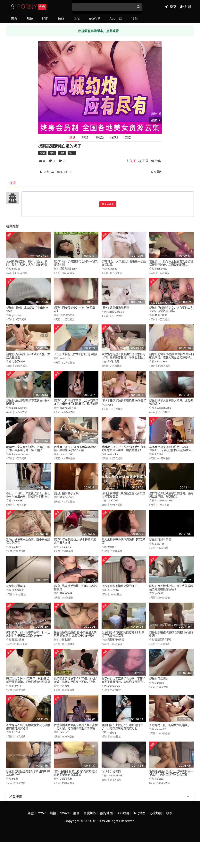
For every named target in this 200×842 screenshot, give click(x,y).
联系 (169, 813)
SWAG (64, 813)
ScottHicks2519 (163, 500)
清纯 (52, 152)
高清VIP (94, 18)
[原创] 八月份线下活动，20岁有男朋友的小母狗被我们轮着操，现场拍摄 (76, 402)
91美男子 (17, 685)
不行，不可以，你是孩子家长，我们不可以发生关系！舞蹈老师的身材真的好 (28, 496)
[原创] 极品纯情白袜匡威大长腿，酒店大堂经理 (28, 355)
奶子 (71, 152)
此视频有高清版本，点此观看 (98, 31)
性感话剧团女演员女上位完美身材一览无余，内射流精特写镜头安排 (171, 773)
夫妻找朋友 (18, 590)
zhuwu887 (18, 500)
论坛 (76, 18)
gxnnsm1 (17, 315)
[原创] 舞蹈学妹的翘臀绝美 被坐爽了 (124, 400)
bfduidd (16, 268)
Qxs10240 (113, 590)
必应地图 (156, 813)
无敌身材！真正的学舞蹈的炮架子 (169, 725)
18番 (134, 18)
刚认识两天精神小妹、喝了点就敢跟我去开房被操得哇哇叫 (171, 587)
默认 (72, 138)
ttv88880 (112, 268)
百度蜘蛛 (90, 813)
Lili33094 (112, 500)
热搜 (53, 813)
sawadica (65, 358)
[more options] (188, 796)
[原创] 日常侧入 (158, 678)
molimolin (112, 454)
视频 (30, 18)
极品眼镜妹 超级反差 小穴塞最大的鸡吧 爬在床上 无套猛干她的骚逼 (75, 634)
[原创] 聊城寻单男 (160, 539)
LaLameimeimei (20, 454)
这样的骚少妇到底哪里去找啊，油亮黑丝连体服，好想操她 (171, 495)
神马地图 (139, 813)
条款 (31, 813)
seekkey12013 (115, 775)
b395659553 (67, 315)
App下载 (116, 18)
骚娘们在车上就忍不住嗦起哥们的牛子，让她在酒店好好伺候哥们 (123, 726)
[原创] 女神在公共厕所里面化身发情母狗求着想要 (123, 495)
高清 (128, 138)
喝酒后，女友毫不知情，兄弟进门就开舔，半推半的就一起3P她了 (28, 448)
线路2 (100, 138)
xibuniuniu (65, 547)
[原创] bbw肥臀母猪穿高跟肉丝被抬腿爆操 (28, 402)
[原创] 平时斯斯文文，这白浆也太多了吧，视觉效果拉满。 (171, 309)
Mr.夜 (15, 778)
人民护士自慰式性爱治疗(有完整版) (75, 354)
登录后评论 (108, 204)
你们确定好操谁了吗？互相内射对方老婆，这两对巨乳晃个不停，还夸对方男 (76, 682)
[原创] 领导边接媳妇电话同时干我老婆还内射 (76, 263)
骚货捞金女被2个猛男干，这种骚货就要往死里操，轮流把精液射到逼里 (28, 680)
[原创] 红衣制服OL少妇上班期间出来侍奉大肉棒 (75, 541)
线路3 (114, 138)
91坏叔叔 (64, 685)
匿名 (46, 172)
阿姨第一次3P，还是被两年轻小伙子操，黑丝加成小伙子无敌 (76, 448)
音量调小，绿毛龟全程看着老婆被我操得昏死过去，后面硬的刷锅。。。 (171, 263)
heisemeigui (114, 685)
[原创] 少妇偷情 (111, 771)
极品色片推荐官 (68, 407)
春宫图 (110, 547)
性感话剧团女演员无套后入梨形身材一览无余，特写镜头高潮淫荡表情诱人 (76, 728)
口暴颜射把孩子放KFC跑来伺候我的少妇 (171, 634)
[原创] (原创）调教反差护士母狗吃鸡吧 (27, 309)
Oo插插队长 (66, 778)
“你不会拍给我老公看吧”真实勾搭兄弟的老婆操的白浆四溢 (75, 773)
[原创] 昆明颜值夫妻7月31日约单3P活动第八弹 (28, 773)
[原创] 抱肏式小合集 (66, 493)
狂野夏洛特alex (115, 311)
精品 (61, 18)
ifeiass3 (64, 732)
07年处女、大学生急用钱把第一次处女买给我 (124, 263)
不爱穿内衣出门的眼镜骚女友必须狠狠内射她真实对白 (28, 726)
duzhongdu (161, 268)
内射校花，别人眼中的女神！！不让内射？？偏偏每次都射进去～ (28, 634)
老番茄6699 (18, 361)
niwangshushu (163, 407)
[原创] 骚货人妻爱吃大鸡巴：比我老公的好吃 (171, 402)
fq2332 (159, 454)
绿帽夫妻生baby (68, 268)
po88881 (16, 547)
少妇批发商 (113, 361)
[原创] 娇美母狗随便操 (115, 307)
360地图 (123, 813)
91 (28, 6)
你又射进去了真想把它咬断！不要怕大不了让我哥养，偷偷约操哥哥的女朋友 (123, 682)
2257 (42, 813)
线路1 (85, 138)
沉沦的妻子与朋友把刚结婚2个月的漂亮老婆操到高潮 (123, 634)
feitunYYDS (161, 361)
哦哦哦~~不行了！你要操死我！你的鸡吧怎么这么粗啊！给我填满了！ (124, 448)
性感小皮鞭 (161, 315)
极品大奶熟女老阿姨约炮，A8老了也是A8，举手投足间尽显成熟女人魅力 (170, 450)
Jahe (110, 404)
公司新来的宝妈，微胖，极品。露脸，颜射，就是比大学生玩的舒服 (26, 263)
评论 (12, 183)
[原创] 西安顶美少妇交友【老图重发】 (74, 309)
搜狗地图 (106, 813)
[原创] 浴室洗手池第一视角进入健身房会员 (76, 587)
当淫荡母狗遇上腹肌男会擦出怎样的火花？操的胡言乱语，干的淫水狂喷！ (123, 357)
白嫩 (62, 152)
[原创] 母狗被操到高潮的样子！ (121, 586)
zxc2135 (159, 543)
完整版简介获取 (115, 639)
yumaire (159, 682)
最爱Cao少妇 (67, 497)
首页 (14, 18)
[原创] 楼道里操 (15, 586)
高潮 (42, 152)
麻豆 (76, 813)
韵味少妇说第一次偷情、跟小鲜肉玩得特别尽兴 (28, 541)
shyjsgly (111, 732)
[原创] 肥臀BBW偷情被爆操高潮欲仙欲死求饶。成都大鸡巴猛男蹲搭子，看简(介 (171, 357)
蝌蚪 (45, 18)
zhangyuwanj (19, 407)
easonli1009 (66, 454)
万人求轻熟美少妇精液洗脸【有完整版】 (123, 541)
